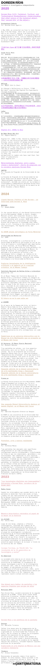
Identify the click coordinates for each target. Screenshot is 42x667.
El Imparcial (6, 556)
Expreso (4, 410)
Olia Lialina (19, 124)
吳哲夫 (7, 113)
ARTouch (4, 84)
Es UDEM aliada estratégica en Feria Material (21, 232)
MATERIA (33, 664)
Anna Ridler (8, 124)
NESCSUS (4, 205)
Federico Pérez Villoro (29, 123)
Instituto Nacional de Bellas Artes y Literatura (20, 271)
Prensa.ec (4, 378)
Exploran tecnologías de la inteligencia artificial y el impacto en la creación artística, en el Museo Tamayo (18, 265)
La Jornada (5, 519)
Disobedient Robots (9, 23)
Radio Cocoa (5, 489)
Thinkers (4, 651)
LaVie (3, 111)
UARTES (3, 170)
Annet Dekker (10, 207)
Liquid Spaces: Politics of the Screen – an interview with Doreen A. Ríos (19, 201)
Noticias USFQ (6, 590)
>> (19, 664)
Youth (3, 53)
